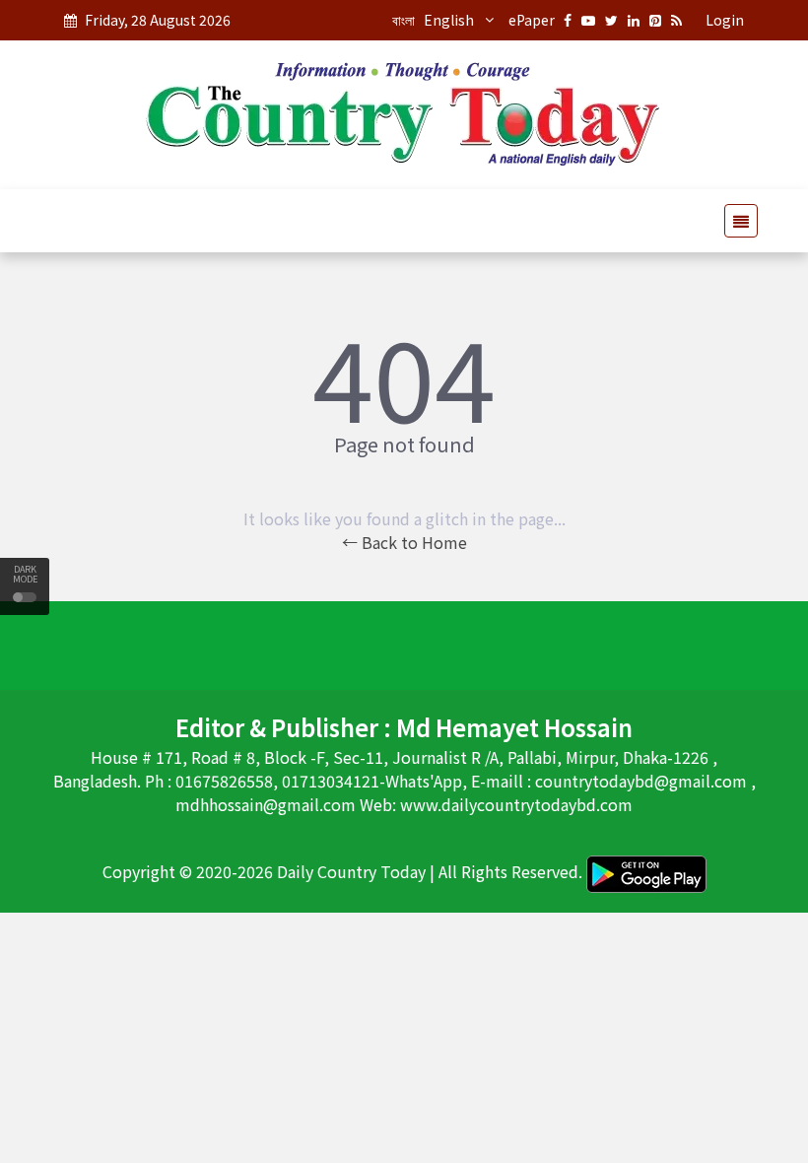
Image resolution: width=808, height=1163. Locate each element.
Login (725, 20)
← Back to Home (404, 542)
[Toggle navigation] (735, 220)
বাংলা (403, 20)
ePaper (531, 20)
